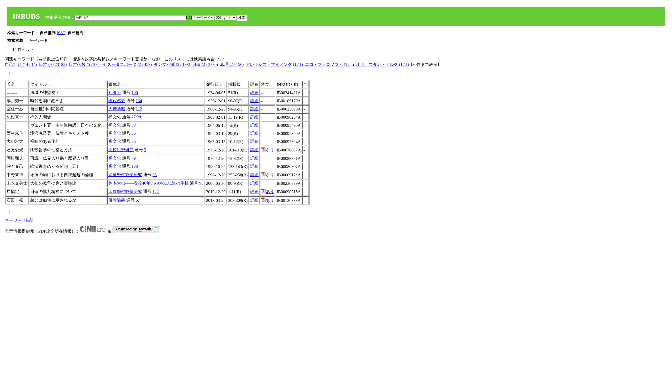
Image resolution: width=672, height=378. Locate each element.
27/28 (136, 117)
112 (139, 109)
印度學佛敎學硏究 (125, 174)
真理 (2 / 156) (232, 64)
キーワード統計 (19, 220)
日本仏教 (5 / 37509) (87, 64)
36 (134, 133)
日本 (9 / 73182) (53, 64)
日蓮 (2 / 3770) (205, 64)
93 (155, 174)
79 (134, 158)
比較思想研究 (121, 150)
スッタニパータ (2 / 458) (129, 64)
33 (134, 125)
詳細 (254, 92)
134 (139, 100)
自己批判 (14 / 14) (21, 64)
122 (156, 191)
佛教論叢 (116, 200)
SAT (61, 33)
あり (270, 150)
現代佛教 (116, 100)
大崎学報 (116, 109)
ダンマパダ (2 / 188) (172, 64)
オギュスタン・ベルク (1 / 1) (382, 64)
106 (135, 92)
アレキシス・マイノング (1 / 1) (274, 64)
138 (135, 166)
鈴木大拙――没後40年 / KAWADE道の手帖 (148, 183)
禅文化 (114, 117)
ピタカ (114, 92)
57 (138, 200)
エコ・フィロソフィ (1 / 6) (329, 64)
